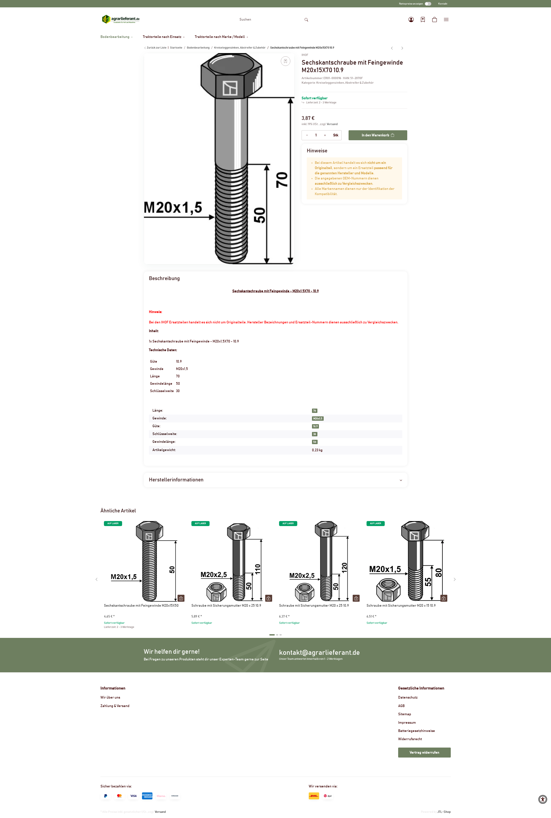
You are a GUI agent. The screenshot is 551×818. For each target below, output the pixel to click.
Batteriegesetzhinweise (416, 731)
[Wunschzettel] (422, 19)
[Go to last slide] (97, 579)
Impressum (407, 722)
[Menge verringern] (307, 135)
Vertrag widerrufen (424, 752)
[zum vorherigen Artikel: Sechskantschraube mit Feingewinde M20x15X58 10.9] (392, 48)
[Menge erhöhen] (325, 135)
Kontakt (442, 3)
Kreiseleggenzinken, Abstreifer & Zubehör (345, 82)
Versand (332, 124)
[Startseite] (120, 19)
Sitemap (404, 714)
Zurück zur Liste (156, 47)
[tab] (272, 634)
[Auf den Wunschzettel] (285, 61)
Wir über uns (110, 697)
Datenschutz (408, 697)
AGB (401, 706)
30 (314, 434)
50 (314, 442)
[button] (411, 19)
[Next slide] (455, 579)
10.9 (315, 426)
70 (314, 410)
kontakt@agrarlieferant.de (319, 652)
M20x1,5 (317, 418)
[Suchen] (306, 19)
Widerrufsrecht (410, 739)
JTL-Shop (444, 811)
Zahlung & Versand (114, 706)
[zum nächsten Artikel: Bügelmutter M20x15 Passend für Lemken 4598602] (402, 48)
